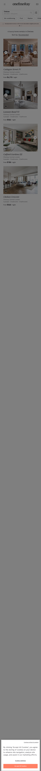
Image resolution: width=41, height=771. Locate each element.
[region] (20, 755)
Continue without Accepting (31, 742)
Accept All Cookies (20, 766)
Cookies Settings (20, 760)
